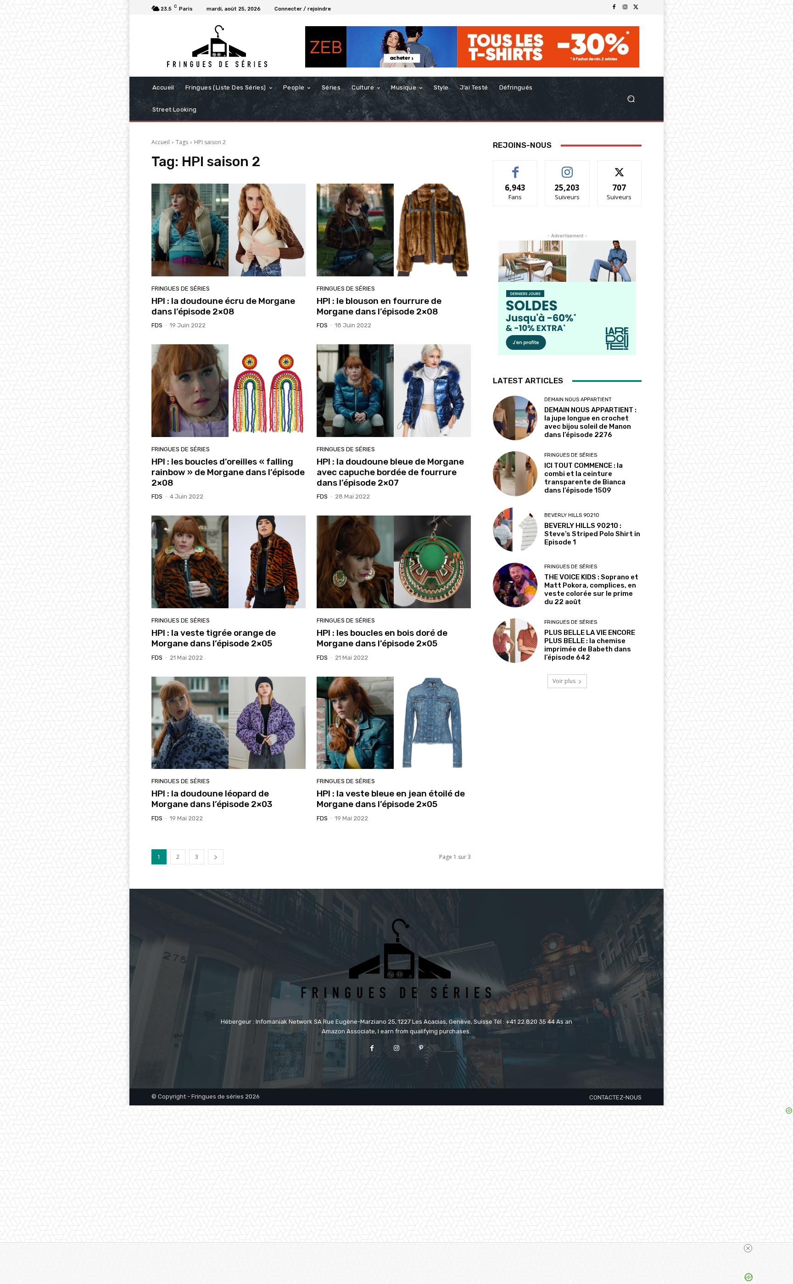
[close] (572, 1248)
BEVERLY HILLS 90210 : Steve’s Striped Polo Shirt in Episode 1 (592, 533)
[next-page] (215, 856)
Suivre (567, 167)
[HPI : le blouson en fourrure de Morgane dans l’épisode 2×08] (394, 230)
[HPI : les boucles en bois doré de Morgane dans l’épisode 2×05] (394, 562)
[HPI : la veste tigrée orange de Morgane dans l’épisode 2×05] (228, 562)
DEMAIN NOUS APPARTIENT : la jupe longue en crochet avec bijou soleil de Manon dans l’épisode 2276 (590, 422)
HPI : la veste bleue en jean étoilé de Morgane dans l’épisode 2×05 (391, 798)
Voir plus (564, 681)
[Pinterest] (421, 1048)
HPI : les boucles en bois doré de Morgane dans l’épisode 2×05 (382, 638)
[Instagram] (625, 7)
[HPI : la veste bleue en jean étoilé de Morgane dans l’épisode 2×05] (394, 723)
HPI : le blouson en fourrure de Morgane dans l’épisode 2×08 (379, 306)
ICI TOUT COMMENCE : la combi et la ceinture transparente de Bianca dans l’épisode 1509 (584, 477)
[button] (631, 99)
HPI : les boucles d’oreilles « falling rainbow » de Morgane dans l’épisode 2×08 (228, 472)
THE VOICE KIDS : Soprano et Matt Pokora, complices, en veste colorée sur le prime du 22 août (591, 589)
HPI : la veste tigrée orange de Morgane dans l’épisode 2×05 (213, 638)
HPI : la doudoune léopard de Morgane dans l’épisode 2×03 (211, 798)
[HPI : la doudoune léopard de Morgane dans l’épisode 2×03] (228, 723)
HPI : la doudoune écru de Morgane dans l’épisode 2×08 (223, 306)
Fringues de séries (180, 289)
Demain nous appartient (578, 399)
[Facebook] (614, 7)
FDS (156, 325)
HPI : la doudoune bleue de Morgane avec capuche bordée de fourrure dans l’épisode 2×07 (390, 472)
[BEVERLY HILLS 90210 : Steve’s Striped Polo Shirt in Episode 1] (515, 529)
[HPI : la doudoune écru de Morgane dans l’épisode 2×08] (228, 230)
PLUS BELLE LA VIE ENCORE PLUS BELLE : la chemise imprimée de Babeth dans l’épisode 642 (589, 645)
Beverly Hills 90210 (571, 515)
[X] (636, 7)
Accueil (160, 142)
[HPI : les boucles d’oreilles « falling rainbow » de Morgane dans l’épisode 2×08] (228, 390)
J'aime (515, 167)
